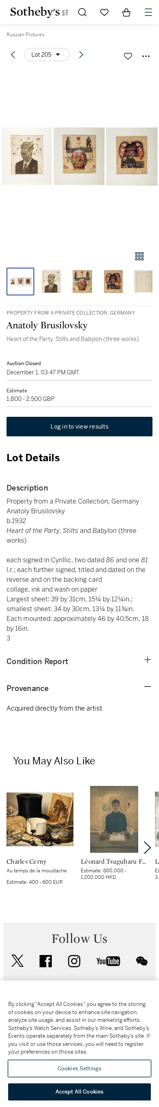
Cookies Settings (79, 1068)
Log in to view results (79, 426)
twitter (17, 961)
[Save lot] (128, 56)
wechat (142, 961)
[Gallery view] (139, 256)
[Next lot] (81, 54)
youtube (108, 961)
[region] (79, 1044)
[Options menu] (146, 56)
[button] (79, 156)
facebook (46, 961)
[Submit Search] (82, 12)
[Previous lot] (13, 54)
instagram (74, 961)
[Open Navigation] (148, 12)
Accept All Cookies (79, 1091)
